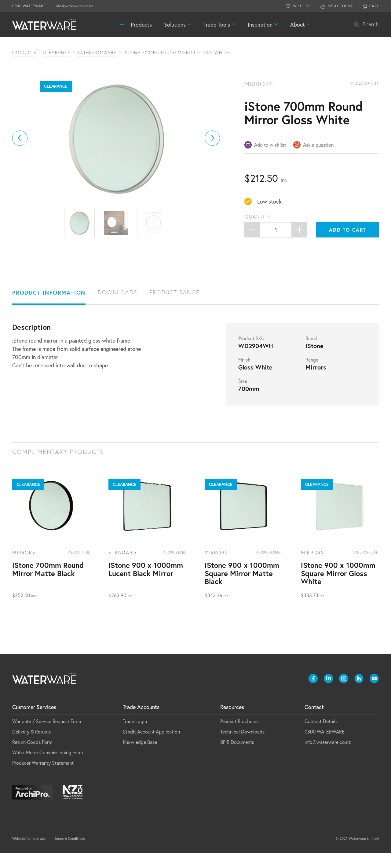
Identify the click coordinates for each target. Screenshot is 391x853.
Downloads (117, 292)
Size (242, 381)
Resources (232, 707)
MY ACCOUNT (340, 6)
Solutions (175, 24)
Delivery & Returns (31, 731)
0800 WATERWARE (29, 6)
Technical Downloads (242, 731)
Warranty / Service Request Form (46, 721)
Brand (311, 338)
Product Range (174, 292)
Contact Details (321, 721)
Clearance (57, 52)
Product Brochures (239, 721)
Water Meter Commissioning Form (47, 752)
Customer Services (34, 707)
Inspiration (260, 24)
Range (311, 360)
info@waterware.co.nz (74, 6)
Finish (244, 360)
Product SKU (251, 338)
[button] (19, 138)
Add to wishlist (270, 145)
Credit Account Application (151, 731)
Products (141, 24)
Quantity (257, 216)
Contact (314, 707)
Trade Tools (216, 24)
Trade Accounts (141, 707)
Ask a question (318, 145)
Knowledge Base (140, 742)
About (297, 24)
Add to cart (347, 229)
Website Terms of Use (29, 838)
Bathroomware (97, 52)
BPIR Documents (237, 742)
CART (374, 6)
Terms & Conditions (70, 838)
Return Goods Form (32, 742)
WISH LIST (302, 6)
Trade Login (135, 721)
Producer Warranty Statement (43, 762)
